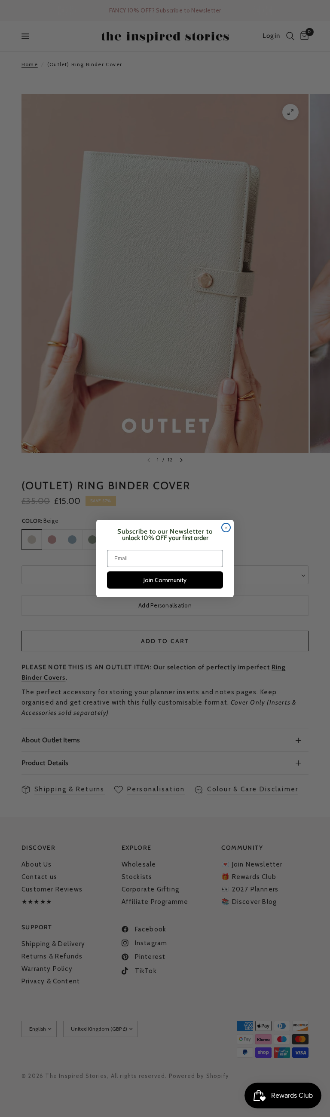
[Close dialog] (226, 527)
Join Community (165, 580)
